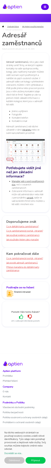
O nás (6, 391)
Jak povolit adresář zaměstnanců (22, 262)
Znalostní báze (13, 26)
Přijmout (35, 460)
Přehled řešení (10, 380)
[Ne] (30, 317)
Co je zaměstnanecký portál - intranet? (24, 230)
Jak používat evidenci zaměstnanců (22, 235)
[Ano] (21, 317)
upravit (30, 197)
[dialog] (25, 447)
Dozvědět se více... (13, 453)
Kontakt (7, 396)
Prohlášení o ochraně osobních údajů (22, 422)
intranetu (26, 129)
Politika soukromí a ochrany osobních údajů (25, 417)
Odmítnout (14, 460)
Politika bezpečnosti (13, 412)
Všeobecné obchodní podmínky (19, 407)
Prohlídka (8, 375)
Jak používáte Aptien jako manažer (22, 239)
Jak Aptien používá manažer (33, 26)
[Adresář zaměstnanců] (25, 151)
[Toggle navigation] (45, 7)
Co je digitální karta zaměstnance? (22, 226)
